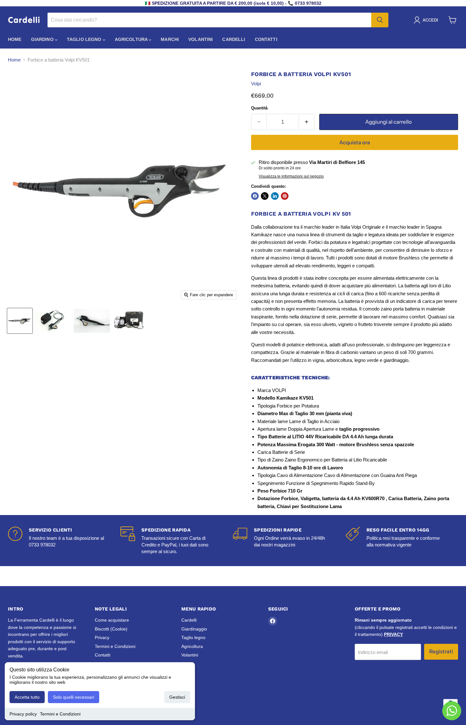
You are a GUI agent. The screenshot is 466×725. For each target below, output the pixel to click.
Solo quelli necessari (73, 697)
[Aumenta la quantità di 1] (306, 122)
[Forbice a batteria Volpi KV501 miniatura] (19, 320)
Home (15, 39)
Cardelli (233, 39)
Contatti (266, 39)
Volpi (256, 83)
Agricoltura (132, 39)
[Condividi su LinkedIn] (275, 196)
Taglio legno (85, 39)
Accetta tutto (27, 697)
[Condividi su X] (265, 196)
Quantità (259, 108)
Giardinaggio (194, 628)
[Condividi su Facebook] (255, 196)
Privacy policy (23, 713)
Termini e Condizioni (60, 713)
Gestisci (177, 697)
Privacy (102, 637)
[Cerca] (379, 20)
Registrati (441, 651)
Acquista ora (354, 142)
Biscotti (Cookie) (111, 628)
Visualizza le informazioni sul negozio (291, 176)
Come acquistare (112, 620)
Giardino (43, 39)
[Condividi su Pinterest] (284, 196)
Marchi (170, 39)
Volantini (200, 39)
